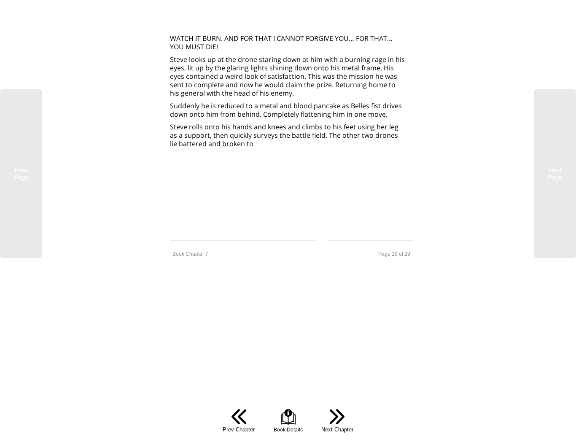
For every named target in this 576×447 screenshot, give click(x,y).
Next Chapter (337, 429)
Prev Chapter (239, 429)
